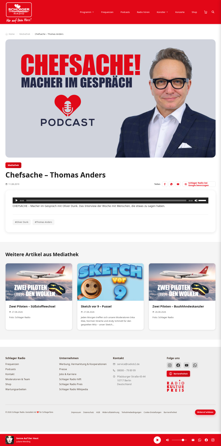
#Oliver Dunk (21, 222)
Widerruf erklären (205, 412)
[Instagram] (170, 365)
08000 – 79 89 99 (126, 370)
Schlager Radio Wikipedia (73, 389)
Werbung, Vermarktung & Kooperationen (83, 364)
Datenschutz (88, 412)
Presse (63, 369)
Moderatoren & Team (17, 379)
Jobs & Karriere (67, 374)
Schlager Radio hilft (70, 379)
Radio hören (143, 12)
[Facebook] (178, 365)
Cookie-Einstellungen (152, 412)
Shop (194, 12)
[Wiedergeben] (16, 200)
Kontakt (9, 374)
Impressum (76, 412)
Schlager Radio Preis (71, 384)
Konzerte (179, 12)
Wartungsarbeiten (15, 389)
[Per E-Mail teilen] (178, 184)
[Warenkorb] (205, 12)
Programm (85, 12)
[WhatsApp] (195, 365)
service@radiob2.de (128, 364)
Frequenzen (107, 12)
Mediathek (24, 34)
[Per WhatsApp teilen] (171, 184)
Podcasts (125, 12)
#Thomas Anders (43, 222)
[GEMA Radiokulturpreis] (176, 386)
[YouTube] (187, 365)
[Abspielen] (157, 440)
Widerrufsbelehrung (110, 412)
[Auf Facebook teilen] (164, 184)
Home (12, 34)
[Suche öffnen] (213, 12)
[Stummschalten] (196, 200)
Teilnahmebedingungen (131, 412)
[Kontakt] (193, 440)
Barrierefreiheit (181, 373)
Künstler (161, 12)
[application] (110, 200)
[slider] (202, 200)
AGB (98, 412)
